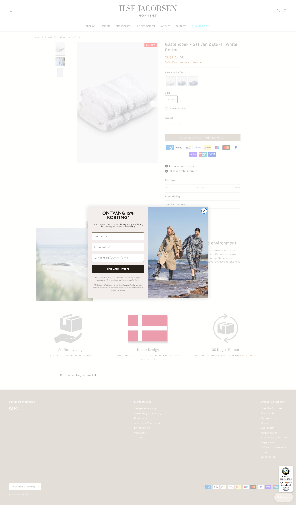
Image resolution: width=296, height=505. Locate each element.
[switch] (286, 489)
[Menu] (291, 467)
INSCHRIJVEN (118, 269)
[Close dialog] (204, 211)
